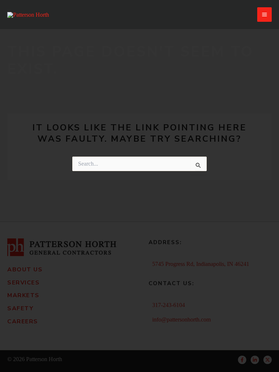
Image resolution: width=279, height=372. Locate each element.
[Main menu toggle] (264, 14)
